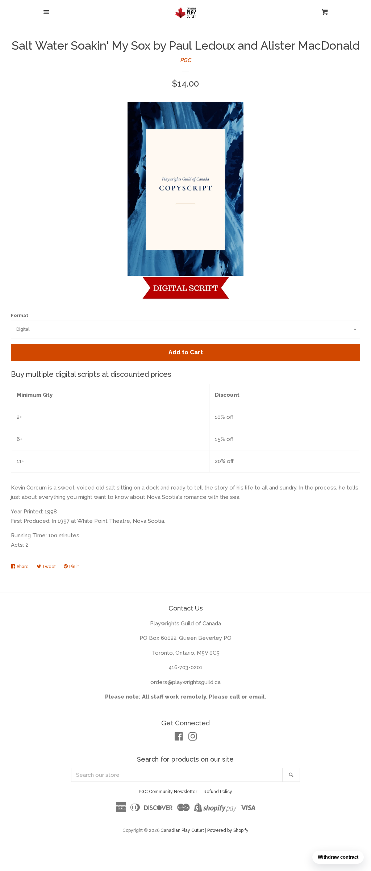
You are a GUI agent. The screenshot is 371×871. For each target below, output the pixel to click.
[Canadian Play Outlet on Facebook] (178, 738)
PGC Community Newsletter (168, 791)
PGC (185, 60)
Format (19, 315)
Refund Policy (218, 791)
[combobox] (177, 775)
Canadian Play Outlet (182, 830)
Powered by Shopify (228, 830)
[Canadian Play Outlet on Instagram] (192, 738)
